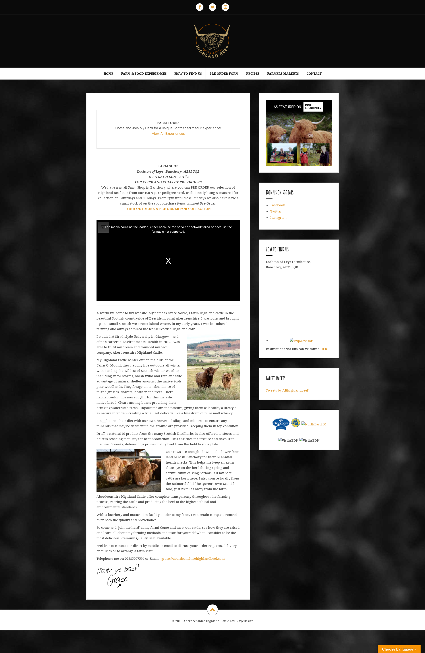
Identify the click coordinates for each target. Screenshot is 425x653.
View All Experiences (168, 133)
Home (108, 73)
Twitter (276, 211)
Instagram (278, 217)
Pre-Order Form (224, 73)
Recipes (252, 73)
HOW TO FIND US (188, 73)
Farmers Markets (283, 73)
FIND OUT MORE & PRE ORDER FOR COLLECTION (169, 208)
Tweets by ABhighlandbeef (287, 390)
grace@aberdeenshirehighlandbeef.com (193, 558)
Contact (314, 73)
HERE (324, 349)
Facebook (277, 205)
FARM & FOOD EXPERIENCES (144, 73)
